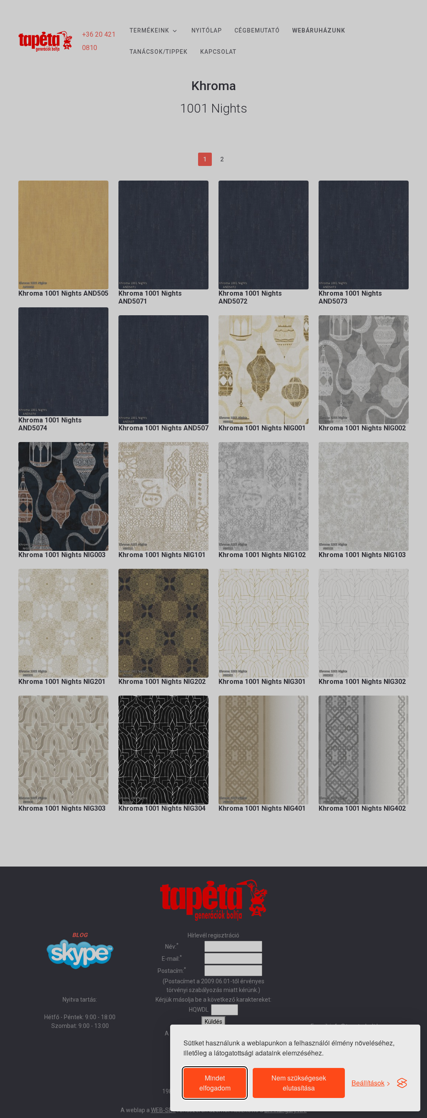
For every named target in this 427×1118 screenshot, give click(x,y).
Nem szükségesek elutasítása (298, 1083)
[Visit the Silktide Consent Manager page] (402, 1083)
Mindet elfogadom (215, 1083)
